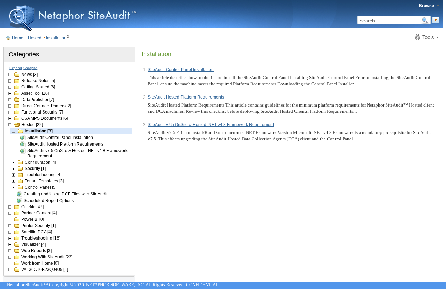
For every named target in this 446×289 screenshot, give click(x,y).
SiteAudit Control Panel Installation (60, 137)
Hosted (34, 38)
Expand (15, 68)
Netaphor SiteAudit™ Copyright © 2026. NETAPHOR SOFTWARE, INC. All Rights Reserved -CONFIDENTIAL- (113, 284)
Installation (56, 38)
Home (17, 38)
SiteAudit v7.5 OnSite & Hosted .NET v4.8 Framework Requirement (77, 153)
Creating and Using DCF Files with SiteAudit (65, 194)
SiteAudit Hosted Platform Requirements (65, 144)
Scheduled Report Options (49, 200)
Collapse (30, 68)
